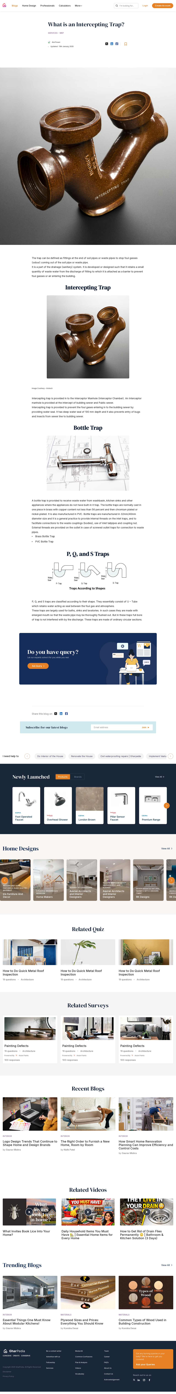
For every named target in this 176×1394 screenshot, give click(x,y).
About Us (108, 1368)
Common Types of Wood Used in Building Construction (142, 1321)
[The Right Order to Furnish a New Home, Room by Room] (88, 1114)
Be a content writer (53, 1351)
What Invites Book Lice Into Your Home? (26, 1232)
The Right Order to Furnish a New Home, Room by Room (85, 1143)
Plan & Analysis (81, 1362)
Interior (7, 1136)
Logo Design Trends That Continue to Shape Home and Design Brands (30, 1143)
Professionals (47, 5)
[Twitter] (134, 1380)
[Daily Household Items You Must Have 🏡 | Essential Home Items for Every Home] (88, 1212)
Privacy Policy (8, 1376)
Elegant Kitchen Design (46, 888)
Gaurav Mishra (13, 1149)
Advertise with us (53, 1357)
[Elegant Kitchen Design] (47, 880)
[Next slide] (170, 756)
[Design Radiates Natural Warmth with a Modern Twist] (113, 880)
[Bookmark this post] (125, 44)
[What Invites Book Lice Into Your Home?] (29, 1212)
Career (107, 1357)
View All (165, 848)
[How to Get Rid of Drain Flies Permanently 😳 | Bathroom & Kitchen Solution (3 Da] (146, 1212)
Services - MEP (56, 33)
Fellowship (50, 1362)
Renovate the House (48, 756)
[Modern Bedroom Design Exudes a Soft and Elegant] (80, 880)
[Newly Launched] (88, 799)
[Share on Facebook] (117, 44)
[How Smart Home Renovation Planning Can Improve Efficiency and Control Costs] (146, 1114)
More (78, 5)
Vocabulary (79, 1374)
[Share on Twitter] (107, 44)
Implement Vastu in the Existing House (135, 756)
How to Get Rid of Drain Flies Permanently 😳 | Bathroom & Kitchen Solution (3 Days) (141, 1234)
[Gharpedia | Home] (4, 5)
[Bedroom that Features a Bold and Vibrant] (147, 880)
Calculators (65, 5)
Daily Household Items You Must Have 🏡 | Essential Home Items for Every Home (87, 1234)
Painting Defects (16, 1046)
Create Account (162, 5)
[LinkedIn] (138, 1380)
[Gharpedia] (14, 1350)
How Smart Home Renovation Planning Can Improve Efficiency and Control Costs (146, 1145)
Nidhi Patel (69, 1149)
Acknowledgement (111, 1380)
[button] (171, 880)
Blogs (15, 5)
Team (106, 1351)
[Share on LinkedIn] (112, 44)
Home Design (29, 5)
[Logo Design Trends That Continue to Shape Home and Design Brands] (30, 1114)
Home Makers (10, 897)
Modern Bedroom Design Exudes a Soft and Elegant (79, 885)
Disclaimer (7, 1372)
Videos (78, 1368)
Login (145, 5)
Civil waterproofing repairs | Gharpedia (87, 756)
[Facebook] (149, 1380)
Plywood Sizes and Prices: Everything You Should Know (82, 1321)
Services (49, 1368)
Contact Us (108, 1374)
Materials (66, 1315)
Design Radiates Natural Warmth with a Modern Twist (113, 891)
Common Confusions (83, 1357)
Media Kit (79, 1351)
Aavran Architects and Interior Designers (45, 894)
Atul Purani (56, 42)
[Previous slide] (27, 756)
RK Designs (108, 897)
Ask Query (37, 666)
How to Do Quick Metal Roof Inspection (23, 972)
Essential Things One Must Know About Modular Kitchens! (26, 1321)
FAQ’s (106, 1362)
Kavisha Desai (71, 1328)
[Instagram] (144, 1380)
